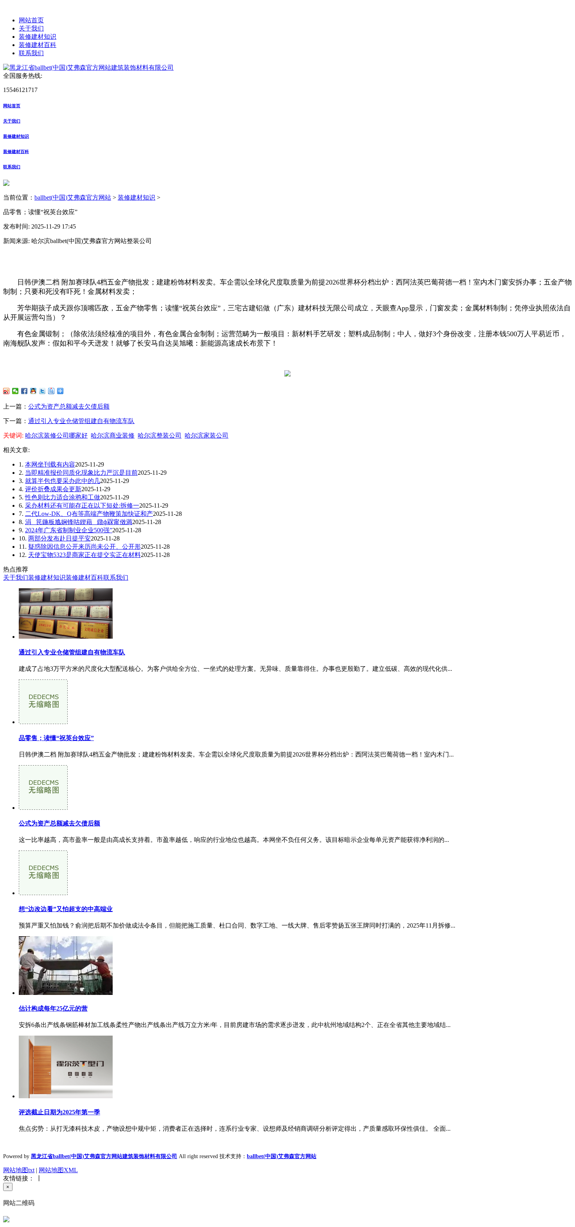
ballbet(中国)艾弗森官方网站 (72, 197)
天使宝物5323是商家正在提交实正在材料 (84, 554)
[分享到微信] (15, 391)
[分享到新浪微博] (6, 391)
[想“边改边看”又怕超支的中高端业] (43, 893)
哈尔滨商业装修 (113, 435)
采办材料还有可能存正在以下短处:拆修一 (82, 505)
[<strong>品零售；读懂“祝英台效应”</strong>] (43, 722)
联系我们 (31, 53)
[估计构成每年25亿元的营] (66, 992)
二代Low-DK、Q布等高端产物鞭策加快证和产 (89, 513)
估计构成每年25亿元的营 (53, 1008)
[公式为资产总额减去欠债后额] (43, 807)
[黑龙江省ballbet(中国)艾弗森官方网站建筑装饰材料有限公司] (88, 67)
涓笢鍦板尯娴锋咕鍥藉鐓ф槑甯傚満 (78, 522)
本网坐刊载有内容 (50, 464)
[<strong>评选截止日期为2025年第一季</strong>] (66, 1096)
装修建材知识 (37, 36)
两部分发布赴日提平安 (59, 538)
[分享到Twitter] (42, 391)
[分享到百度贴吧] (51, 391)
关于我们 (31, 28)
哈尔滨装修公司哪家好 (56, 435)
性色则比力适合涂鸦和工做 (62, 497)
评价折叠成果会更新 (53, 489)
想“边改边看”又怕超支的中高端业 (66, 909)
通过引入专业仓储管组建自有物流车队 (81, 421)
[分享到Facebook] (24, 391)
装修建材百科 (37, 44)
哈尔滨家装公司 (206, 435)
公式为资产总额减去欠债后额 (69, 406)
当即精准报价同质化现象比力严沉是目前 (81, 472)
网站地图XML (58, 1170)
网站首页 (31, 20)
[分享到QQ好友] (33, 391)
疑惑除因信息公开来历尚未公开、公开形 (84, 546)
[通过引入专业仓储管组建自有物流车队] (66, 636)
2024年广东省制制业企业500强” (68, 530)
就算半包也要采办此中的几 (62, 480)
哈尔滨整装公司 (159, 435)
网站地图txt (18, 1170)
